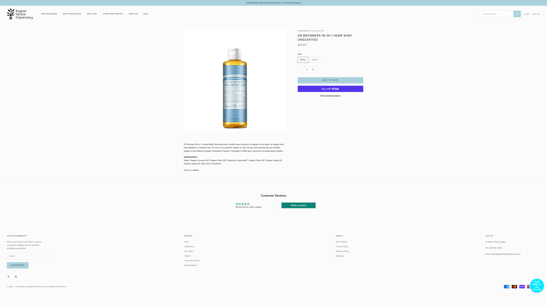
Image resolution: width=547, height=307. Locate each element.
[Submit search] (517, 14)
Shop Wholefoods (72, 14)
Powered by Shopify (56, 287)
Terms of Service (191, 260)
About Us (133, 14)
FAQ (186, 241)
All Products (341, 241)
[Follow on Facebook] (8, 276)
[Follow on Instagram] (15, 276)
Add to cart (330, 80)
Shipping (340, 256)
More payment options (330, 95)
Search (187, 256)
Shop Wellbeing (49, 14)
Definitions (189, 246)
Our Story (188, 251)
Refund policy (190, 265)
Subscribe (17, 265)
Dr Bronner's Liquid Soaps (311, 31)
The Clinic (92, 14)
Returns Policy (342, 251)
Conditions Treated (113, 14)
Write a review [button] (298, 205)
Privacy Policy (342, 246)
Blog (145, 14)
